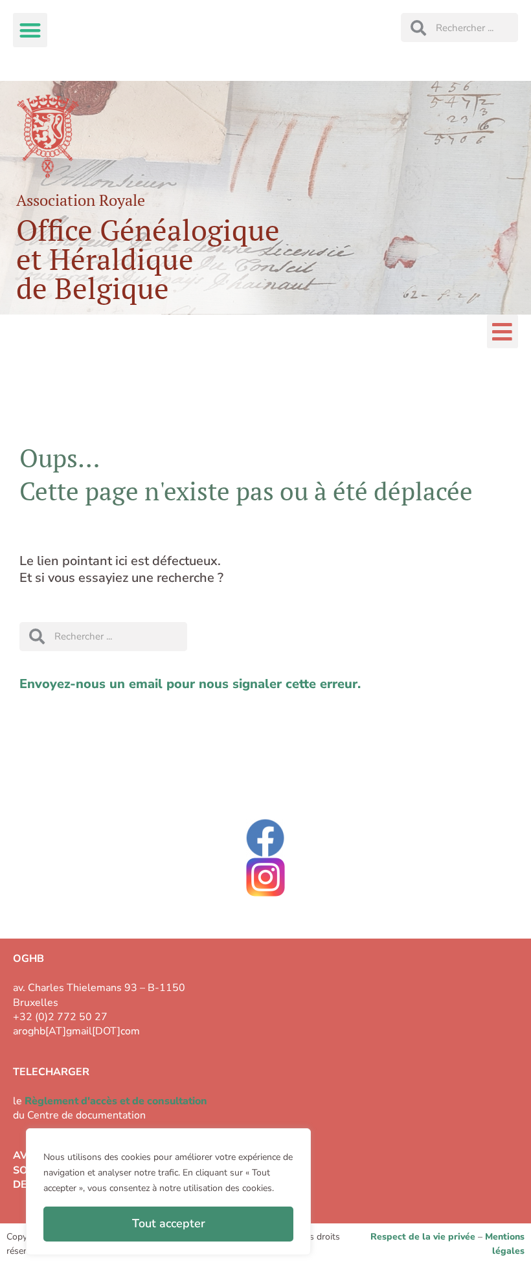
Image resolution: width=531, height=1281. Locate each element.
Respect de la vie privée (422, 1237)
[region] (168, 1191)
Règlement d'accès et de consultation (116, 1101)
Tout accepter (168, 1223)
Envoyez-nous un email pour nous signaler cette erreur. (190, 684)
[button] (30, 30)
